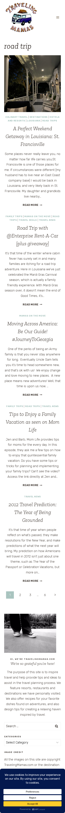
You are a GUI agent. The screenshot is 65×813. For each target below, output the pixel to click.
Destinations (39, 117)
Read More (32, 205)
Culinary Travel (16, 117)
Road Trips (49, 120)
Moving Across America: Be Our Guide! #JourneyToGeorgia (32, 331)
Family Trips (14, 216)
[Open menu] (57, 17)
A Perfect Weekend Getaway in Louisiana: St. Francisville (32, 136)
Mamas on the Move (37, 216)
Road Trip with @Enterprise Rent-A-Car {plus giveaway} (32, 236)
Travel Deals (28, 220)
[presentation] (32, 83)
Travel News (47, 220)
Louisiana (33, 120)
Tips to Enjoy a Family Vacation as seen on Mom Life (32, 422)
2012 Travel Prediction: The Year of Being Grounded (32, 512)
